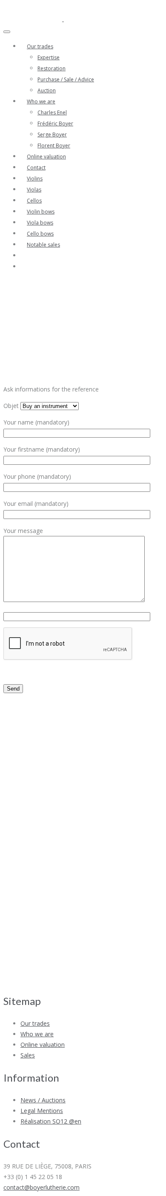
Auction (46, 90)
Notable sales (43, 244)
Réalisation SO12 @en (50, 1121)
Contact (36, 167)
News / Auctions (43, 1100)
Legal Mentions (41, 1111)
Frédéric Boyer (55, 123)
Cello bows (40, 233)
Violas (34, 189)
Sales (27, 1055)
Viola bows (40, 222)
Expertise (48, 57)
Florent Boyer (53, 145)
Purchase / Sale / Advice (65, 79)
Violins (35, 178)
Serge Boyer (52, 134)
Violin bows (40, 211)
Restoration (51, 68)
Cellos (34, 200)
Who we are (41, 101)
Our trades (40, 46)
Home (156, 336)
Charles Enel (52, 112)
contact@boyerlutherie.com (41, 1187)
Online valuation (46, 156)
